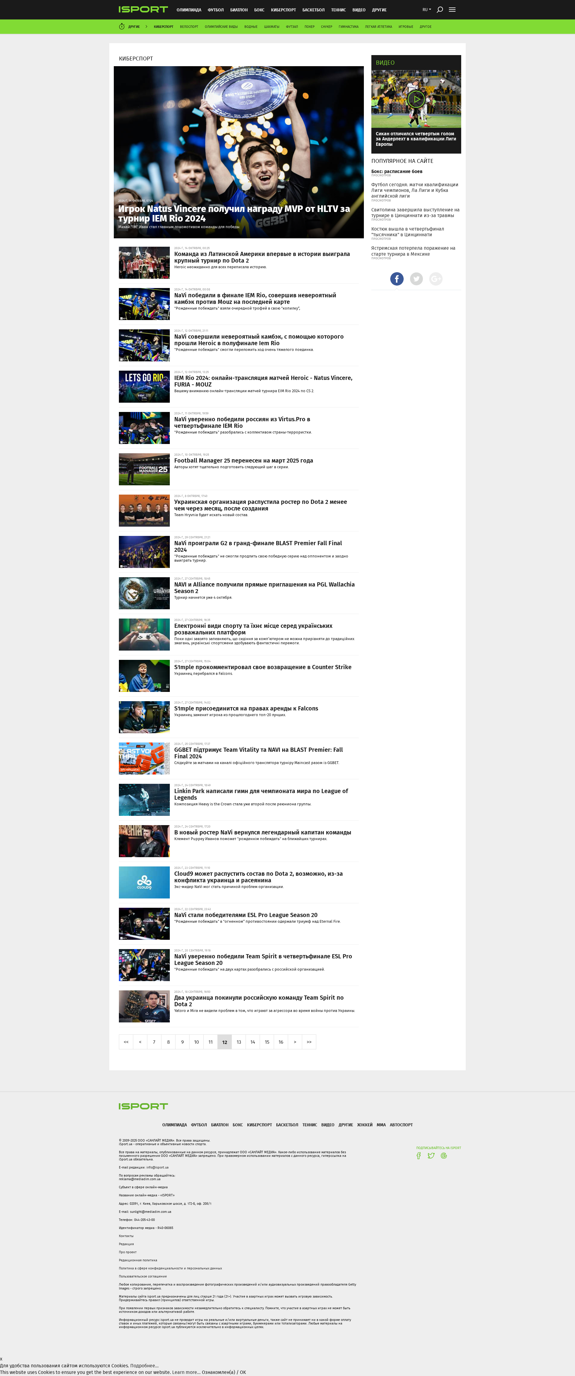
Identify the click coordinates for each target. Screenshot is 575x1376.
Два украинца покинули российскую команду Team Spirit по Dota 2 (259, 1000)
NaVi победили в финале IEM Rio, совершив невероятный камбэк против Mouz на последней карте (255, 298)
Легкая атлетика (378, 26)
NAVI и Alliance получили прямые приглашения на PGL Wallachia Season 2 (264, 587)
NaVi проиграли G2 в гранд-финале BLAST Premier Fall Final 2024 (258, 546)
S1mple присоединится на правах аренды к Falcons (246, 708)
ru (425, 10)
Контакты (126, 1235)
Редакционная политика (138, 1260)
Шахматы (271, 26)
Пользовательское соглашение (143, 1276)
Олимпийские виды (221, 26)
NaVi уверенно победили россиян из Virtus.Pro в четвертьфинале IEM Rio (242, 422)
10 (196, 1041)
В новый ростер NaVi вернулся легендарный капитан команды (262, 832)
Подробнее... (144, 1365)
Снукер (326, 26)
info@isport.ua (157, 1167)
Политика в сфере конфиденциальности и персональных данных (170, 1268)
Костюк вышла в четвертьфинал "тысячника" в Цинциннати (407, 231)
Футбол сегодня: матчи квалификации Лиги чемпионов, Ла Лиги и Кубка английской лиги (415, 190)
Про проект (128, 1252)
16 (281, 1041)
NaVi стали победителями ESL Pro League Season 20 (245, 914)
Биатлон (239, 10)
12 (224, 1042)
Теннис (338, 10)
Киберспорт (283, 10)
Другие (379, 10)
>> (309, 1041)
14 (252, 1041)
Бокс (259, 10)
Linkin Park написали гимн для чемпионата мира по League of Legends (261, 794)
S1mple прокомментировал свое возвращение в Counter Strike (263, 666)
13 (239, 1041)
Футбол (216, 10)
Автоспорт (401, 1125)
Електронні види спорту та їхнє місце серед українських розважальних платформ (253, 629)
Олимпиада (189, 10)
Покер (309, 26)
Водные (251, 26)
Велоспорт (189, 26)
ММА (381, 1125)
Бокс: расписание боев (397, 171)
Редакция (126, 1244)
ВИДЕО (359, 10)
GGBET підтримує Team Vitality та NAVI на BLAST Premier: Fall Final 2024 (258, 752)
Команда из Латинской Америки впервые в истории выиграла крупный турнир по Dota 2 (262, 257)
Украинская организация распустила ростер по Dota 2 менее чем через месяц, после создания (260, 505)
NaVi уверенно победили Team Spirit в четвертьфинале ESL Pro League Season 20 (263, 959)
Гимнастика (348, 26)
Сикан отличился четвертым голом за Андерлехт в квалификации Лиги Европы (416, 139)
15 (267, 1041)
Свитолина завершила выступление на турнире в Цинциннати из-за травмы (415, 212)
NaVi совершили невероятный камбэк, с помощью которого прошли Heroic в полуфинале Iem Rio (259, 339)
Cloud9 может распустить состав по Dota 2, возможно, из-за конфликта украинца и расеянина (258, 876)
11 (210, 1041)
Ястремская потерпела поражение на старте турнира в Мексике (413, 251)
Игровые (406, 26)
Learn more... (186, 1372)
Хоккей (365, 1125)
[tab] (397, 279)
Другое (426, 26)
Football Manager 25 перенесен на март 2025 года (243, 460)
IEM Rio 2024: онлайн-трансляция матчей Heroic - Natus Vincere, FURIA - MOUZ (263, 381)
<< (126, 1041)
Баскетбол (313, 10)
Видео (385, 62)
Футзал (292, 26)
